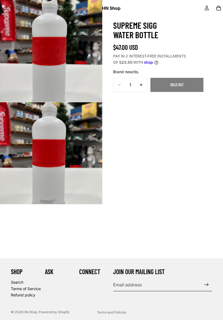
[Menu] (6, 8)
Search (17, 282)
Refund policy (23, 295)
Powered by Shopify (54, 312)
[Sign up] (206, 284)
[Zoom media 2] (51, 153)
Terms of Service (26, 288)
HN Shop (30, 312)
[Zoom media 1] (51, 51)
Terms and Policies (111, 312)
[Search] (18, 8)
